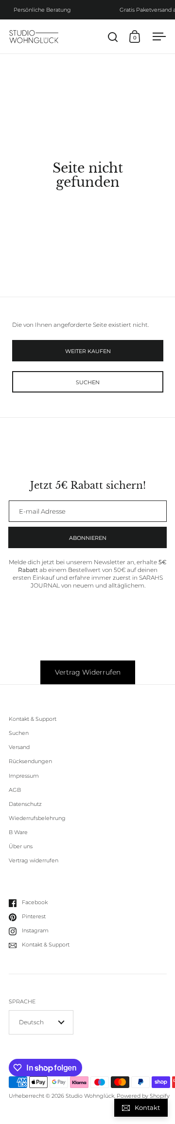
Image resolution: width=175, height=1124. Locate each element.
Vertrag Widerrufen (88, 672)
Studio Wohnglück (90, 1096)
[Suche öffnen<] (113, 37)
